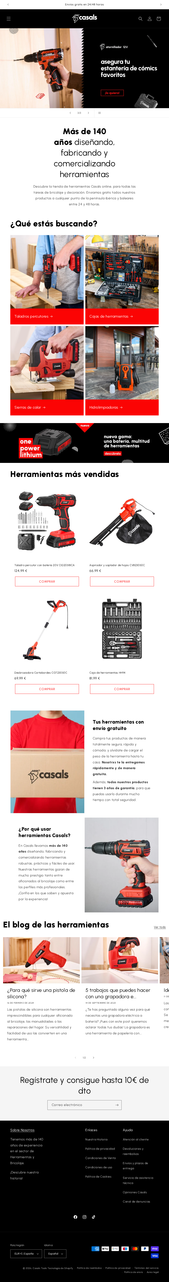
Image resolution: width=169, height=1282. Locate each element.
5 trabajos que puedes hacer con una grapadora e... (118, 993)
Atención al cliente (136, 1139)
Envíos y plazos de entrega (135, 1165)
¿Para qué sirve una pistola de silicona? (41, 993)
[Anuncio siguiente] (160, 4)
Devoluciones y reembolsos (133, 1151)
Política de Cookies (98, 1176)
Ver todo (160, 927)
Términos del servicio (146, 1268)
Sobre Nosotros (22, 1130)
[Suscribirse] (116, 1105)
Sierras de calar (27, 407)
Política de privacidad (100, 1149)
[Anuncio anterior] (8, 4)
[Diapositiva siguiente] (88, 112)
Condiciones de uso (98, 1167)
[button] (8, 18)
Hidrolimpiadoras (103, 407)
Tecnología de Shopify (60, 1268)
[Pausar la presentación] (98, 112)
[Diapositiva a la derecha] (93, 1057)
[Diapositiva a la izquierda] (75, 1057)
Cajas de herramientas (109, 316)
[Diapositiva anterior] (70, 112)
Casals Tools (40, 1268)
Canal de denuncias (136, 1201)
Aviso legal (153, 1272)
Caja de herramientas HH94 (107, 672)
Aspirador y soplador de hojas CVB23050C (117, 565)
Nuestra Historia (96, 1139)
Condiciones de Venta (100, 1158)
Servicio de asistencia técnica (138, 1180)
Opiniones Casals (135, 1192)
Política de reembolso (89, 1268)
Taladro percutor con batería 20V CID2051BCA (44, 565)
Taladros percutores (31, 316)
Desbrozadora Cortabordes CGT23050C (40, 672)
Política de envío (133, 1272)
